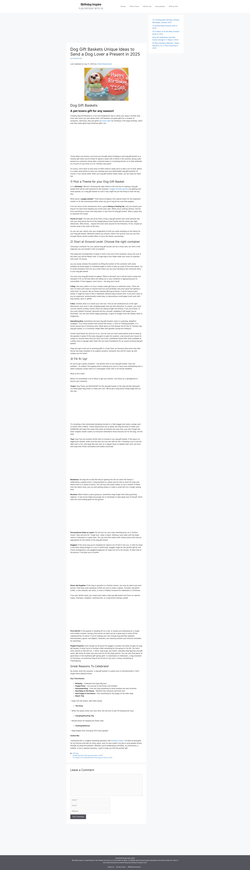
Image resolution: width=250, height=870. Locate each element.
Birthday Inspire (117, 741)
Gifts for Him (173, 6)
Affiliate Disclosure (134, 867)
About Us (111, 867)
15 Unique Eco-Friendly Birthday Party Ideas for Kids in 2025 (92, 757)
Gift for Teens (134, 6)
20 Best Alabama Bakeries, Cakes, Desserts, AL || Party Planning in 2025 (165, 45)
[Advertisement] (106, 28)
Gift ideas (76, 753)
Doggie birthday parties (119, 189)
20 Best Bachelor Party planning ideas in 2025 (88, 755)
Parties (123, 6)
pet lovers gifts (105, 121)
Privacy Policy (121, 867)
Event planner (160, 6)
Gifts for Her (147, 6)
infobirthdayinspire (104, 64)
